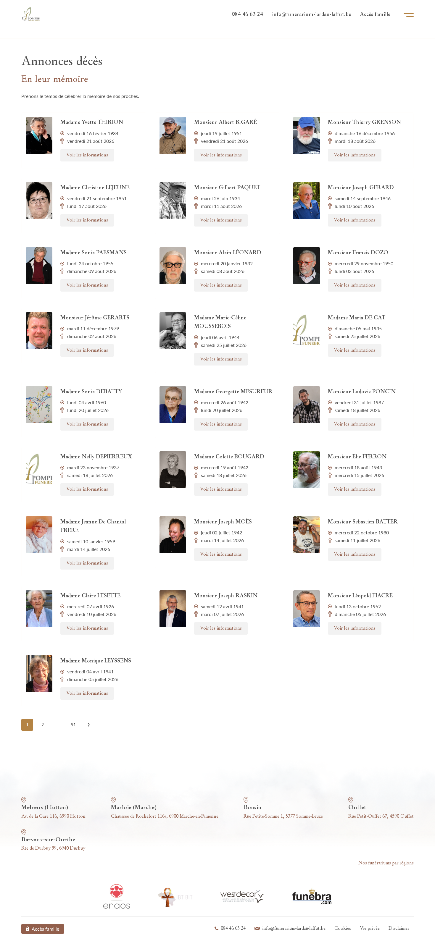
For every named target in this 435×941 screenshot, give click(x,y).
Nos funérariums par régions (386, 863)
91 (73, 724)
